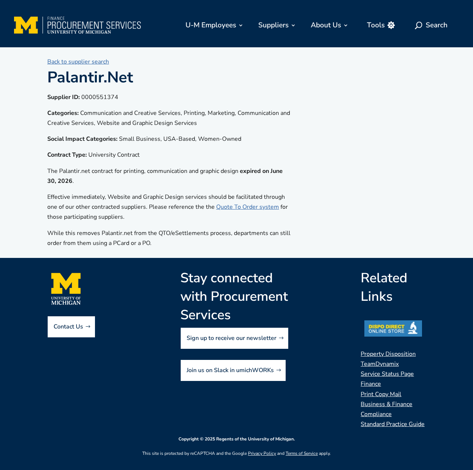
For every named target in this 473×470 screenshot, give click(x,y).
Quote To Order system (247, 207)
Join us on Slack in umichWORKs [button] (230, 370)
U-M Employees (211, 25)
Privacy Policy (262, 453)
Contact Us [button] (68, 327)
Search (437, 25)
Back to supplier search (78, 62)
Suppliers (273, 25)
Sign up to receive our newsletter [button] (231, 338)
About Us (326, 25)
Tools (376, 25)
